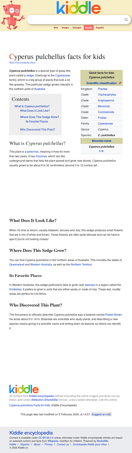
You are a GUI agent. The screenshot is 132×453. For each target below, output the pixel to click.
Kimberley (15, 289)
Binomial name (101, 141)
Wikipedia (53, 441)
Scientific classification (101, 83)
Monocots (104, 106)
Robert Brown (113, 315)
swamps (90, 285)
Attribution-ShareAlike (44, 400)
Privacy (49, 444)
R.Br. (101, 151)
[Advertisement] (66, 41)
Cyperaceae (105, 123)
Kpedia (88, 27)
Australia (39, 89)
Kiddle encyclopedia (41, 396)
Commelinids (106, 112)
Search (126, 19)
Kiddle (12, 444)
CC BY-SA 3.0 (45, 437)
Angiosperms (106, 100)
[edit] (120, 82)
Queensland (16, 264)
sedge (30, 75)
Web (56, 27)
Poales (102, 118)
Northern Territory (81, 264)
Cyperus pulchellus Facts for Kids (29, 405)
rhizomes (41, 156)
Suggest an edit (101, 414)
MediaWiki (102, 441)
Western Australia (41, 264)
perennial (32, 151)
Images (65, 27)
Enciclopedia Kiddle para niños (90, 444)
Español (100, 27)
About (37, 444)
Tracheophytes (107, 94)
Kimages (77, 27)
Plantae (102, 89)
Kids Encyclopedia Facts (23, 62)
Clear (119, 20)
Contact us (63, 444)
